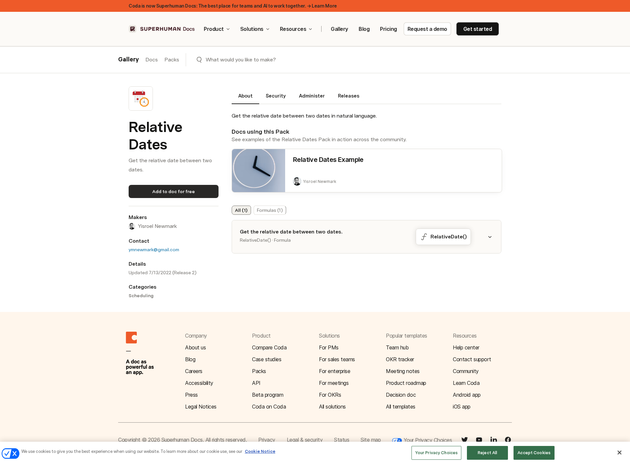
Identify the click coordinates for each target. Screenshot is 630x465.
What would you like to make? (241, 59)
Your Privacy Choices (427, 440)
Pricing (388, 29)
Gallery (339, 29)
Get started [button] (477, 29)
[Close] (619, 452)
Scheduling (141, 295)
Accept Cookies (534, 452)
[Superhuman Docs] (162, 29)
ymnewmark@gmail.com (154, 249)
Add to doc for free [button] (173, 191)
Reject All (487, 452)
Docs (151, 59)
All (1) (241, 210)
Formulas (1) (270, 210)
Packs (171, 59)
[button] (494, 236)
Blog (364, 29)
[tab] (245, 98)
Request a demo (427, 29)
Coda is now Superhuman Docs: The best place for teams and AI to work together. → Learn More (233, 6)
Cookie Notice (260, 451)
